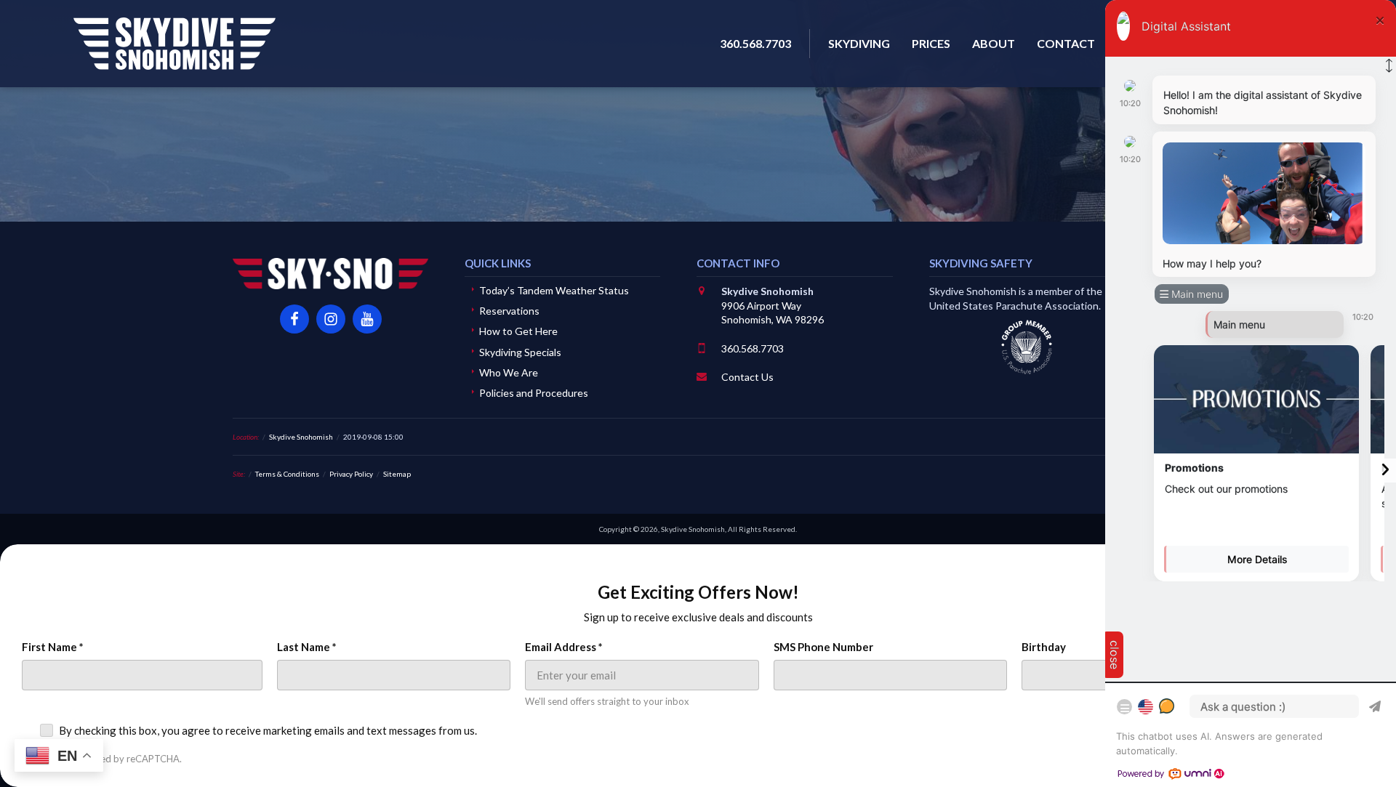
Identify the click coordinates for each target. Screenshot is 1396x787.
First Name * (53, 646)
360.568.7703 (752, 348)
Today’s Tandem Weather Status (554, 290)
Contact (1066, 43)
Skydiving (859, 43)
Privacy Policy (351, 473)
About (993, 43)
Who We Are (508, 372)
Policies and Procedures (533, 393)
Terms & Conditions (287, 473)
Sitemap (397, 473)
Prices (931, 43)
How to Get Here (518, 331)
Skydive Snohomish (174, 43)
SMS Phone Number (823, 646)
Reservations (509, 310)
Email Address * (564, 646)
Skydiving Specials (520, 352)
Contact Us (747, 377)
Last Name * (307, 646)
